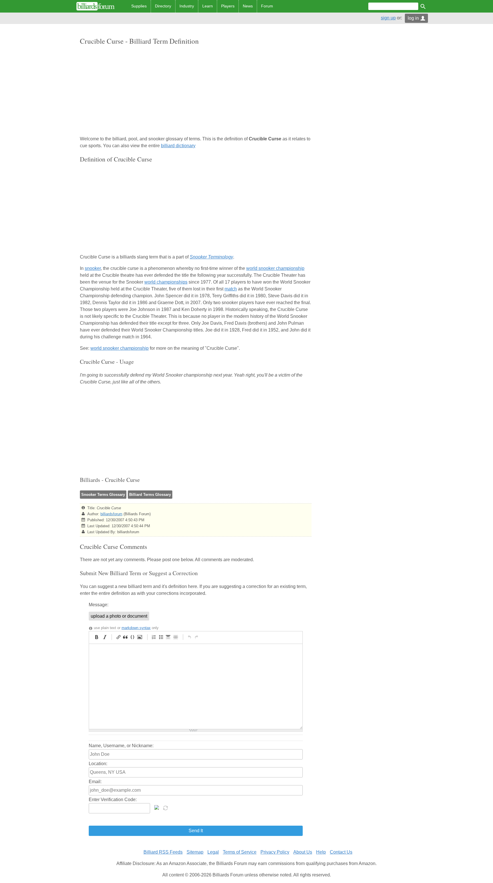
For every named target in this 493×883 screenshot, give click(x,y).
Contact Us (341, 852)
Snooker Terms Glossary (103, 494)
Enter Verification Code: (113, 799)
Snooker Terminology (211, 256)
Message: (98, 604)
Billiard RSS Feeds (163, 852)
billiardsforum (111, 514)
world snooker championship (275, 268)
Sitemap (195, 852)
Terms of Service (239, 852)
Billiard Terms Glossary (150, 494)
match (231, 288)
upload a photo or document (119, 616)
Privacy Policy (274, 852)
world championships (165, 282)
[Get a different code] (166, 807)
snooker (93, 268)
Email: (95, 781)
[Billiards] (95, 6)
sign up (388, 17)
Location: (98, 763)
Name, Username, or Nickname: (121, 745)
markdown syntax (136, 628)
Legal (213, 852)
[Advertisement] (196, 91)
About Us (302, 852)
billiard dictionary (178, 145)
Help (321, 852)
